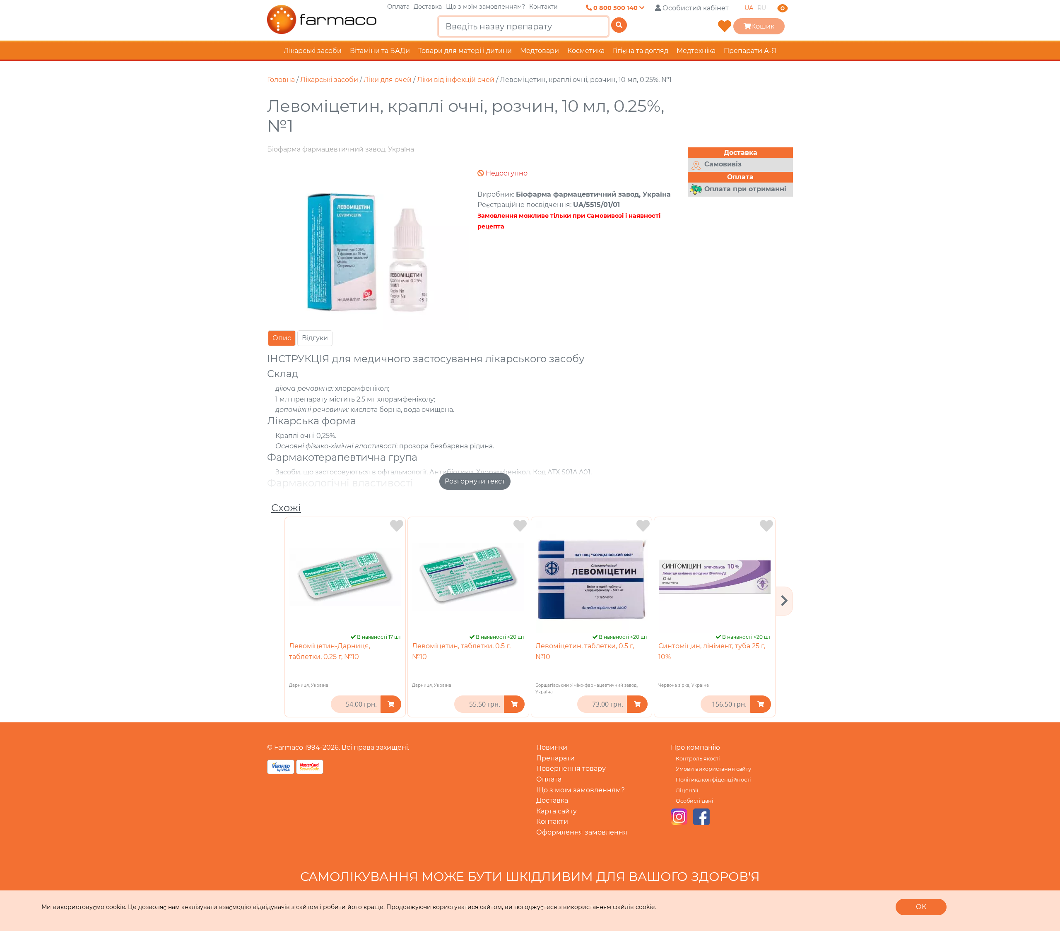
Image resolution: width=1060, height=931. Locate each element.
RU (761, 8)
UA (748, 8)
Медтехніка (696, 51)
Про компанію (695, 747)
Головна (281, 80)
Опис (281, 338)
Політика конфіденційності (713, 780)
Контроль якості (698, 758)
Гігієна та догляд (640, 51)
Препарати (555, 758)
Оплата (398, 6)
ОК (921, 907)
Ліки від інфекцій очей (455, 80)
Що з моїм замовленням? (485, 6)
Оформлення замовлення (581, 832)
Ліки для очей (388, 80)
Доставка (428, 6)
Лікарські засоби (313, 51)
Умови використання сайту (713, 769)
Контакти (543, 6)
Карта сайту (556, 811)
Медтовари (539, 51)
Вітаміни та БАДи (380, 51)
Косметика (586, 51)
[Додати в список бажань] (396, 526)
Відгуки (315, 338)
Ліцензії (687, 790)
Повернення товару (571, 768)
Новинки (551, 747)
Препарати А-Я (750, 51)
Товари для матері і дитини (465, 51)
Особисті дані (694, 801)
